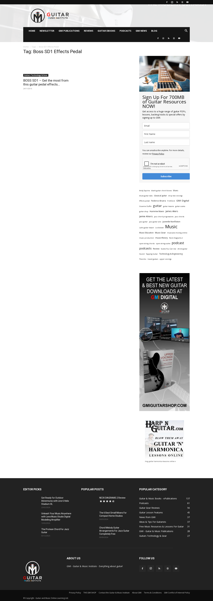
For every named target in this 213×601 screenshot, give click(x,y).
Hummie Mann (157, 211)
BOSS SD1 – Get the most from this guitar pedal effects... (45, 82)
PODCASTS (125, 30)
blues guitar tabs (145, 196)
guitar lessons (168, 206)
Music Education (146, 232)
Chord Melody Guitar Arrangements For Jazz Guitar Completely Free (114, 530)
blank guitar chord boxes (161, 190)
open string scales (163, 243)
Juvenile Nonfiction (171, 221)
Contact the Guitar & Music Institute (114, 592)
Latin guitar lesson (146, 228)
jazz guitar (143, 222)
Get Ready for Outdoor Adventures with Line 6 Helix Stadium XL (55, 501)
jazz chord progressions (163, 216)
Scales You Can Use (168, 249)
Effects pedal (144, 201)
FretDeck (171, 201)
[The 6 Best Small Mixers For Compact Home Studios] (89, 516)
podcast (178, 242)
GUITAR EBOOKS (106, 30)
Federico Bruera (158, 200)
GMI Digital (182, 200)
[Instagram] (172, 2)
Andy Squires (144, 190)
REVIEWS (88, 30)
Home (26, 46)
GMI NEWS (141, 30)
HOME (32, 30)
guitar (157, 205)
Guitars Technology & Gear (35, 75)
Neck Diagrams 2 (176, 238)
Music (171, 226)
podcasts (145, 248)
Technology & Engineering (171, 254)
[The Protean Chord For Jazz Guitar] (31, 533)
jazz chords (179, 216)
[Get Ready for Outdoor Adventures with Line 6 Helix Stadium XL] (31, 501)
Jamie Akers (146, 216)
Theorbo (142, 259)
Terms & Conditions (153, 592)
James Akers (171, 211)
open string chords (147, 243)
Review (156, 248)
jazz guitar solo (155, 222)
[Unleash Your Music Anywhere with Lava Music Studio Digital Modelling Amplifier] (31, 517)
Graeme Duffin (145, 206)
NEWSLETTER (47, 30)
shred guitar (182, 249)
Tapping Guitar (152, 254)
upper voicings (165, 259)
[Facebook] (167, 2)
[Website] (182, 2)
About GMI (136, 592)
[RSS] (177, 2)
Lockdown (159, 228)
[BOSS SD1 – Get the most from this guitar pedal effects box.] (48, 67)
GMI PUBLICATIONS (69, 30)
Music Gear (160, 232)
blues (175, 190)
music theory (161, 237)
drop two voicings (175, 196)
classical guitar (160, 195)
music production (146, 238)
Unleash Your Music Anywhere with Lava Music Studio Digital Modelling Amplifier (56, 516)
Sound (142, 254)
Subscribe (166, 176)
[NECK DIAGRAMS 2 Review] (89, 501)
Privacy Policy (158, 153)
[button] (186, 31)
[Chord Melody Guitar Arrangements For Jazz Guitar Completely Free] (89, 531)
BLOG (154, 30)
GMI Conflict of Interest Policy (177, 592)
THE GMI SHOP (89, 592)
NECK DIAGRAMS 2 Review (112, 498)
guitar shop (143, 211)
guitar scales (180, 206)
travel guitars (153, 259)
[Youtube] (187, 2)
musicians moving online (177, 233)
